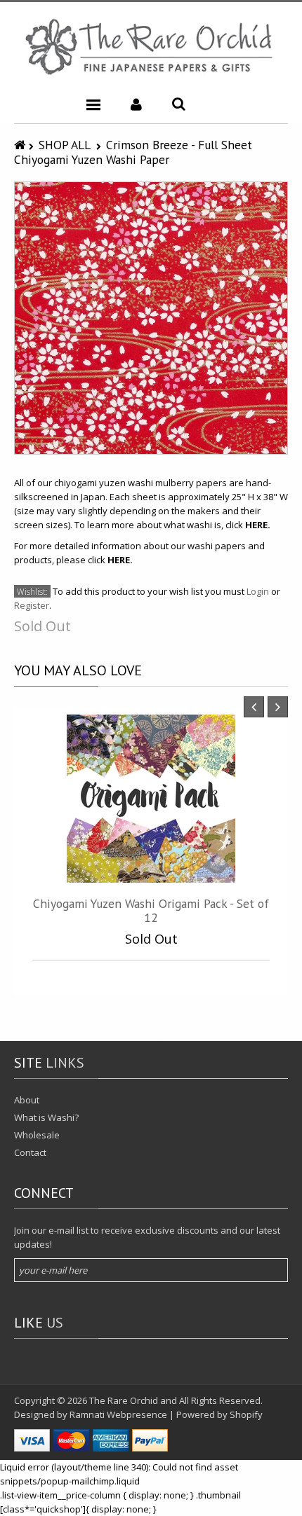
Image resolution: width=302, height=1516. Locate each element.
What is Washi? (46, 1117)
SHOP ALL (65, 145)
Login (258, 591)
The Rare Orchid (123, 1400)
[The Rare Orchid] (151, 47)
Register (31, 605)
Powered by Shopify (219, 1414)
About (26, 1100)
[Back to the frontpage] (21, 145)
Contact (30, 1152)
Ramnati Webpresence (118, 1414)
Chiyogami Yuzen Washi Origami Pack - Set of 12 (151, 910)
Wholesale (37, 1135)
